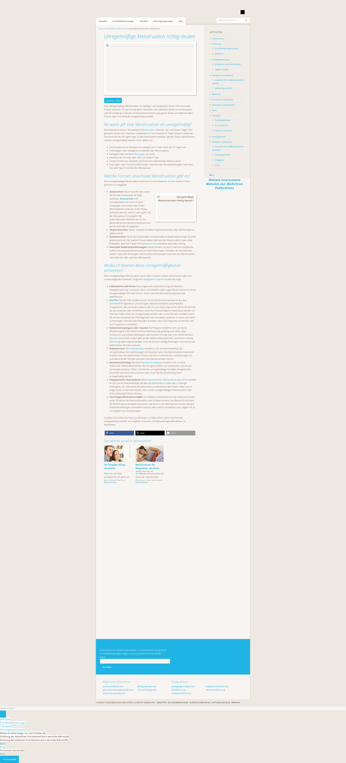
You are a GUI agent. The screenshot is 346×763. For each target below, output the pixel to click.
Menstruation (148, 129)
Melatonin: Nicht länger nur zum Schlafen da (22, 733)
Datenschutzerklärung (199, 702)
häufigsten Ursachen (153, 279)
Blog (2, 746)
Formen (171, 181)
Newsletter (161, 702)
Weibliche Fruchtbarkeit (222, 142)
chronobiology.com (147, 689)
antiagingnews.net (146, 686)
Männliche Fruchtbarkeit (222, 75)
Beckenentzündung (151, 362)
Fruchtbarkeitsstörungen (13, 722)
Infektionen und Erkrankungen (228, 64)
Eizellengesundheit (223, 154)
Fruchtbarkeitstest (222, 120)
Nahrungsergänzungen (12, 729)
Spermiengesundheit (223, 88)
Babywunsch (113, 7)
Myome (113, 338)
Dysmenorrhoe (149, 243)
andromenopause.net (114, 693)
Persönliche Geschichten (222, 99)
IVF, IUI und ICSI (222, 125)
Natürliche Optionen (223, 130)
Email (102, 657)
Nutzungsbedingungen (178, 702)
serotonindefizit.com (113, 686)
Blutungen (139, 154)
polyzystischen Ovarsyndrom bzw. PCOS (167, 379)
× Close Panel (9, 759)
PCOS (217, 165)
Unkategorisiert (218, 136)
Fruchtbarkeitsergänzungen (226, 48)
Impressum (235, 702)
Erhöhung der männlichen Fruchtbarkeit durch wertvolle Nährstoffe (34, 736)
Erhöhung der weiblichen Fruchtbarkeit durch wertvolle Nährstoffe (34, 740)
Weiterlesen (110, 482)
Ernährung (216, 44)
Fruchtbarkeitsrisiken (221, 59)
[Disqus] (150, 527)
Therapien (216, 115)
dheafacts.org (178, 689)
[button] (119, 433)
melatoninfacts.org (181, 693)
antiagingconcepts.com (183, 686)
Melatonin (219, 53)
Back (2, 743)
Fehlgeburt (219, 160)
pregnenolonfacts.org (217, 686)
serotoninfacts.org (215, 689)
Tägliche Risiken (222, 69)
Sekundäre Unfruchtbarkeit (223, 105)
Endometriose (136, 348)
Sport (214, 110)
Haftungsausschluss (221, 702)
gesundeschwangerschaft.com (118, 689)
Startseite (5, 719)
